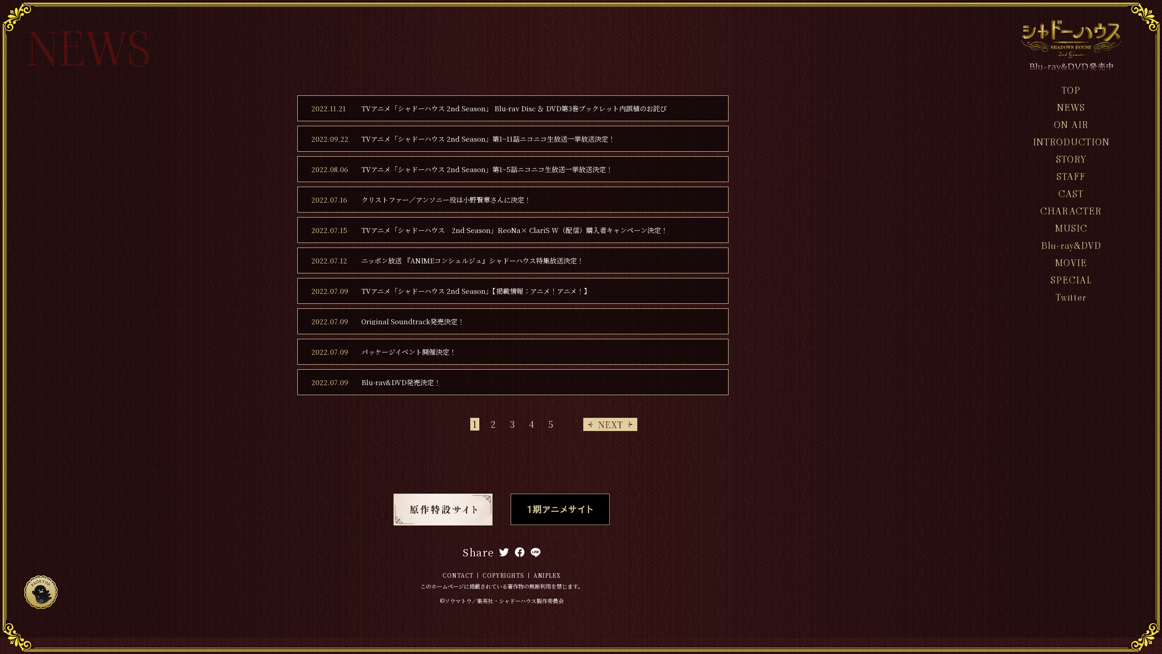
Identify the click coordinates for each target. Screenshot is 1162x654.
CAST (1071, 194)
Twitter (1071, 297)
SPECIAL (1071, 280)
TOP (1071, 90)
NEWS (1071, 107)
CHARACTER (1071, 211)
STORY (1071, 159)
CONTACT (458, 575)
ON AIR (1071, 125)
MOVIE (1071, 263)
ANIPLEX (547, 575)
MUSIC (1071, 228)
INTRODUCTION (1071, 142)
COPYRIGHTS (503, 575)
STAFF (1071, 176)
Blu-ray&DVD (1071, 245)
